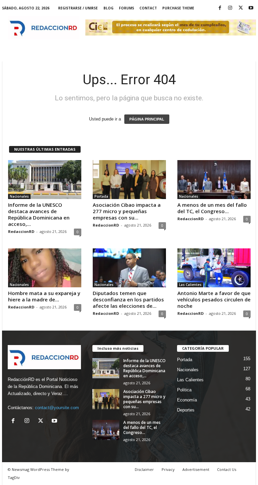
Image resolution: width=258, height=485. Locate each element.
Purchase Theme (178, 8)
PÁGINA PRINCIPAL (146, 119)
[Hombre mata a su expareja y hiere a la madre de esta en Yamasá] (44, 267)
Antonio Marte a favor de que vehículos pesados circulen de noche (214, 299)
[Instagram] (230, 8)
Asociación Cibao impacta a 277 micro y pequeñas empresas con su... (127, 211)
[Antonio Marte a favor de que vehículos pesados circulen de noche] (214, 267)
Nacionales (19, 196)
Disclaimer (144, 469)
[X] (240, 8)
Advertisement (195, 469)
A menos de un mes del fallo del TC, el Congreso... (212, 207)
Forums (126, 8)
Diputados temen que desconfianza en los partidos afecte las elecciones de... (128, 299)
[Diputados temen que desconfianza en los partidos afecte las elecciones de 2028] (129, 267)
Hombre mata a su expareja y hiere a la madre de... (44, 296)
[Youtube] (251, 8)
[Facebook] (220, 8)
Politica (184, 389)
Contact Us (226, 469)
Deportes (186, 410)
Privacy (168, 469)
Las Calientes (190, 284)
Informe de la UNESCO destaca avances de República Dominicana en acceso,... (39, 214)
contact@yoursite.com (57, 407)
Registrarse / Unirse (78, 8)
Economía (187, 399)
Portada (101, 196)
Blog (108, 8)
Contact (148, 8)
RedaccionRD (21, 231)
